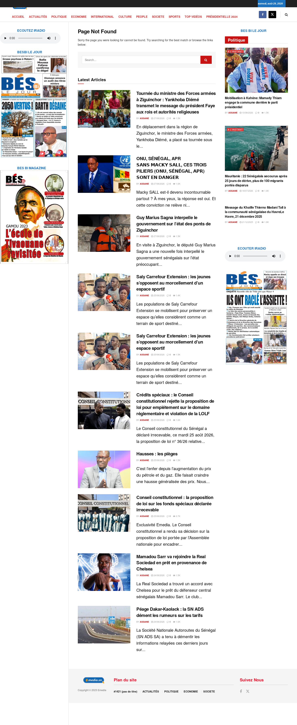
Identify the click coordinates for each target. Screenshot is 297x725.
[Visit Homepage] (19, 7)
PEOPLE (141, 17)
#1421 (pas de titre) (125, 691)
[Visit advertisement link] (34, 104)
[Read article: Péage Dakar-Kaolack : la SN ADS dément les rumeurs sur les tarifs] (104, 624)
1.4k (177, 295)
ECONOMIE (78, 17)
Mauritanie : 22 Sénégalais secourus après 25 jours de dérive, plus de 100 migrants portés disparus (256, 180)
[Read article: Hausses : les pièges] (104, 469)
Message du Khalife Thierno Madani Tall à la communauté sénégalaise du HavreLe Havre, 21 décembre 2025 (255, 212)
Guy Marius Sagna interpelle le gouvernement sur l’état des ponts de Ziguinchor (173, 223)
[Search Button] (286, 14)
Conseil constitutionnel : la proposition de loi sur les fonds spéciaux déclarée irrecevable (174, 503)
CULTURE (125, 17)
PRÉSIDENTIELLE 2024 (222, 17)
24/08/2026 (158, 575)
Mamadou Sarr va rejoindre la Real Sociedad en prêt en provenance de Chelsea (171, 562)
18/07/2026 (247, 190)
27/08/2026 (158, 118)
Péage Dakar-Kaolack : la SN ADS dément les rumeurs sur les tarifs (170, 612)
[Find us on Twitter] (272, 14)
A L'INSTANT (235, 51)
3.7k (177, 516)
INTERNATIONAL (102, 17)
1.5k (177, 118)
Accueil (18, 17)
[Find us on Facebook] (262, 14)
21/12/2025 (247, 222)
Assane (144, 118)
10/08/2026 (247, 112)
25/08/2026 (158, 295)
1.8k (266, 222)
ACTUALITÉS (38, 17)
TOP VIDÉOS (193, 17)
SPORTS (174, 17)
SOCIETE (158, 17)
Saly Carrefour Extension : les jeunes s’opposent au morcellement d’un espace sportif (173, 282)
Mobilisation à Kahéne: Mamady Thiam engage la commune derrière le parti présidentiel (253, 102)
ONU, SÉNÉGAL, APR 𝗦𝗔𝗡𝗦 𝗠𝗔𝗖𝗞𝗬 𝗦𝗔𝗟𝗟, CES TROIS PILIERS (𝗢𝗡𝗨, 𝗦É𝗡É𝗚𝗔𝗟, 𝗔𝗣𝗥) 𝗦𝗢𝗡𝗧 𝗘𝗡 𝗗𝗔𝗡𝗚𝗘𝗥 (171, 167)
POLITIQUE (59, 17)
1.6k (177, 183)
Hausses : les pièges (156, 453)
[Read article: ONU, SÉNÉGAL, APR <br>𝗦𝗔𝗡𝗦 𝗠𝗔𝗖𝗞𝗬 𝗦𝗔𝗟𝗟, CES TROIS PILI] (104, 174)
